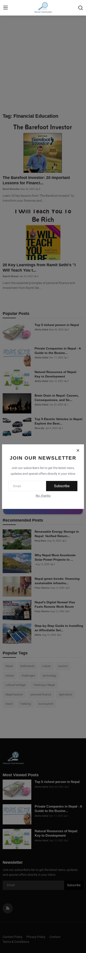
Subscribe (61, 486)
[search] (80, 8)
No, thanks (43, 495)
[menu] (5, 8)
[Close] (78, 450)
